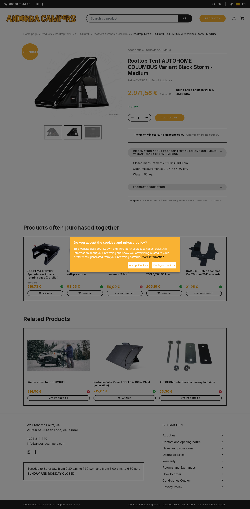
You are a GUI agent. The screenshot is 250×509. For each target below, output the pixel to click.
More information (153, 256)
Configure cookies (164, 264)
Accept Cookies (138, 264)
